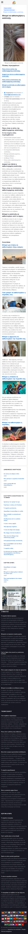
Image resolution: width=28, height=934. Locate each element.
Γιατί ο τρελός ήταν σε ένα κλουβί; (10, 836)
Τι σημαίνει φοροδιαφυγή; (8, 770)
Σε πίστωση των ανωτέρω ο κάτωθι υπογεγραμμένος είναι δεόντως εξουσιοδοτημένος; (13, 553)
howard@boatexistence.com (12, 94)
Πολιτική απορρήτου (6, 931)
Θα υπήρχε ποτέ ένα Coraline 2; (12, 532)
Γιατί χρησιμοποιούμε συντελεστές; (13, 540)
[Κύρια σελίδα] (14, 2)
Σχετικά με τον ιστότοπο (14, 929)
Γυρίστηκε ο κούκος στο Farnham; (13, 505)
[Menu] (2, 2)
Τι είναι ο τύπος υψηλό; (10, 523)
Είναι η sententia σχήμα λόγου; (9, 790)
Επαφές (24, 929)
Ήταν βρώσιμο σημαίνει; (10, 526)
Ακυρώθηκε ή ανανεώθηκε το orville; (13, 511)
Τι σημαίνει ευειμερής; (7, 818)
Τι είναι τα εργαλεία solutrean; (9, 876)
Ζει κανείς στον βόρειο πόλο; (11, 473)
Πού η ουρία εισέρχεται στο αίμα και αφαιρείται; (14, 670)
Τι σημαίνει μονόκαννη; (10, 508)
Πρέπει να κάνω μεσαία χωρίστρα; (10, 856)
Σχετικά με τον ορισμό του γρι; (12, 501)
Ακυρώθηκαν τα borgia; (10, 567)
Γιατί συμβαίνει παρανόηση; (8, 715)
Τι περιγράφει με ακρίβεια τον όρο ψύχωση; (13, 892)
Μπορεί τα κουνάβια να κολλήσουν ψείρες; (12, 688)
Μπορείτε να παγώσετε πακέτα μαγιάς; (11, 634)
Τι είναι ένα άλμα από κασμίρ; (12, 529)
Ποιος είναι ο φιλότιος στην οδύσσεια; (11, 731)
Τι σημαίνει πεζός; (8, 548)
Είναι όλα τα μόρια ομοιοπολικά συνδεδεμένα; (13, 752)
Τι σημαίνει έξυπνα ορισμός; (8, 616)
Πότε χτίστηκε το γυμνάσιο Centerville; (14, 478)
